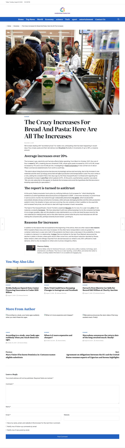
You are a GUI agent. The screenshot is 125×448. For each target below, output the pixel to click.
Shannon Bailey (23, 342)
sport (74, 19)
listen (55, 234)
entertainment (86, 19)
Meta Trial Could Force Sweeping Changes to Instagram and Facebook (61, 288)
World (40, 19)
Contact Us (100, 19)
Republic (68, 208)
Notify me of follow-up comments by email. (22, 426)
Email (8, 415)
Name (8, 407)
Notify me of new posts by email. (18, 430)
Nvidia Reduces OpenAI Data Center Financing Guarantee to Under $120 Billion (22, 290)
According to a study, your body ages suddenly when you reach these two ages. (22, 337)
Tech (67, 19)
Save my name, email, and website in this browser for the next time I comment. (33, 423)
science (59, 19)
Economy (49, 19)
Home (21, 19)
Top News (30, 19)
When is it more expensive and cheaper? (58, 336)
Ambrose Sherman (23, 295)
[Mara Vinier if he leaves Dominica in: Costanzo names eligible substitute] (2, 224)
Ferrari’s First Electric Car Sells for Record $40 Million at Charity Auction (100, 288)
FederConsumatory (71, 166)
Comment (10, 384)
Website (66, 415)
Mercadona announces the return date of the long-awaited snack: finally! (101, 336)
